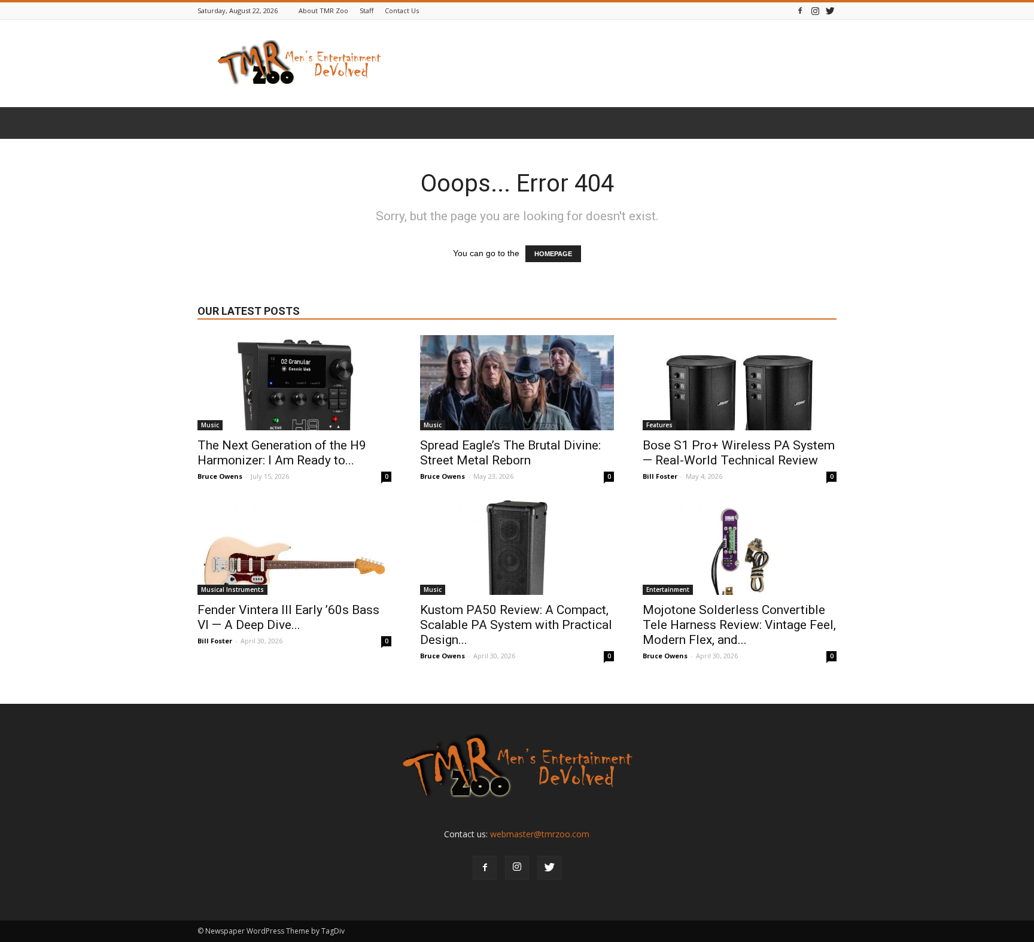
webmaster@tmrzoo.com (539, 834)
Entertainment (667, 589)
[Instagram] (815, 10)
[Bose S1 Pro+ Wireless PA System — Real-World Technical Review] (740, 382)
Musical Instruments (232, 589)
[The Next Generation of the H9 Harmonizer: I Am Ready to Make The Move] (294, 382)
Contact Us (402, 10)
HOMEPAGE (553, 253)
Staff (366, 10)
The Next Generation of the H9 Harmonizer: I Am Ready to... (281, 452)
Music (210, 425)
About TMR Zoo (323, 10)
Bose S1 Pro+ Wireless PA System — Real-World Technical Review (739, 452)
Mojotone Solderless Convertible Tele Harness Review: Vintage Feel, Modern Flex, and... (739, 625)
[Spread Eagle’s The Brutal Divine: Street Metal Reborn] (517, 382)
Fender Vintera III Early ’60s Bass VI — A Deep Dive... (288, 617)
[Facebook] (800, 10)
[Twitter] (830, 10)
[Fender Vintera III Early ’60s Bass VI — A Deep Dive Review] (294, 547)
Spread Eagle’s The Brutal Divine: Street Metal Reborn (510, 452)
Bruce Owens (219, 476)
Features (659, 425)
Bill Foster (660, 476)
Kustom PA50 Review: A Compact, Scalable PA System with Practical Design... (516, 625)
